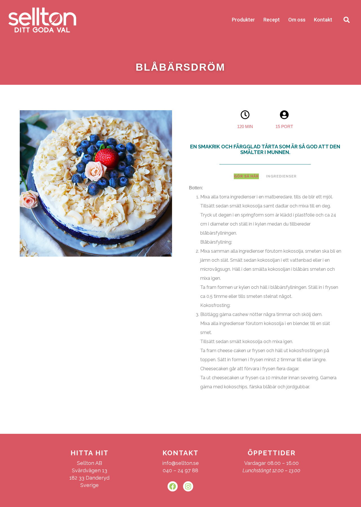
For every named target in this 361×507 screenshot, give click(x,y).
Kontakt (323, 20)
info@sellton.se (180, 463)
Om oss (296, 20)
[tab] (246, 176)
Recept (271, 20)
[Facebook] (173, 486)
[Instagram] (188, 486)
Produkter (243, 20)
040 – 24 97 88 (180, 470)
